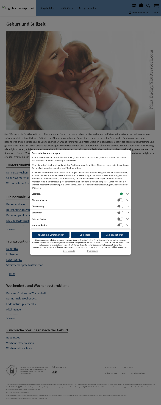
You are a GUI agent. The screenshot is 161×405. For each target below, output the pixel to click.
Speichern (85, 234)
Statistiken (37, 212)
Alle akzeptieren (114, 234)
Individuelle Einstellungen (50, 234)
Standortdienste (39, 200)
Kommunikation (39, 225)
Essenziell (36, 193)
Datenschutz (69, 251)
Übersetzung (38, 206)
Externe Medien (39, 219)
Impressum (92, 251)
